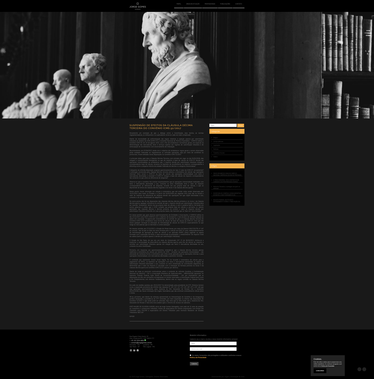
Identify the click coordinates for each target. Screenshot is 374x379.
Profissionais (210, 4)
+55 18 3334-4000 (137, 340)
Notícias (215, 149)
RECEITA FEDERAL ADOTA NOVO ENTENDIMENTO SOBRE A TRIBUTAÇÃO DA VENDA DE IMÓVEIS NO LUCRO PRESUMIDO (226, 201)
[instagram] (137, 350)
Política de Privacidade (327, 366)
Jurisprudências (218, 141)
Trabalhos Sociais (219, 153)
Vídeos (215, 156)
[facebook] (131, 350)
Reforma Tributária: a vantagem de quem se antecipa (226, 187)
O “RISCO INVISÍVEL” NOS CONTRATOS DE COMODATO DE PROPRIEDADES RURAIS (226, 181)
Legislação (216, 145)
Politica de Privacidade (198, 357)
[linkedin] (134, 350)
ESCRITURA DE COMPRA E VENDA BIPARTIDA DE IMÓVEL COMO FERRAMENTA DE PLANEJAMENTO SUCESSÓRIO (227, 194)
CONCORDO (320, 370)
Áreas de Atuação (193, 4)
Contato (238, 4)
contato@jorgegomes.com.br (141, 343)
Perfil (179, 4)
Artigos (215, 137)
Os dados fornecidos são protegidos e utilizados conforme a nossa (215, 356)
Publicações (225, 4)
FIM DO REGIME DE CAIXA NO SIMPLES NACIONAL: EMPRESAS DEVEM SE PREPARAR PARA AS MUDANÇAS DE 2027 (227, 174)
